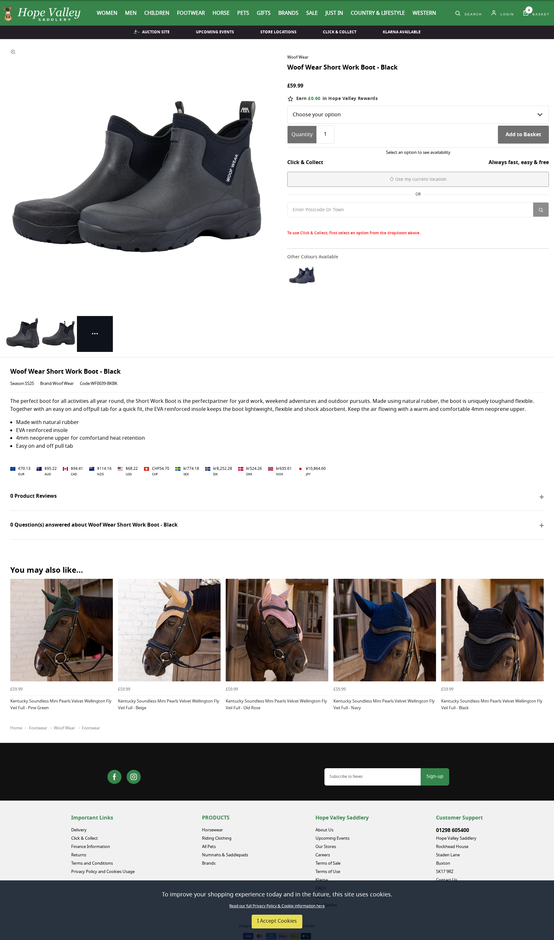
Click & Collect (340, 32)
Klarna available (402, 32)
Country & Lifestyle (378, 13)
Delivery (79, 830)
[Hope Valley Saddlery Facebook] (114, 777)
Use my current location (420, 179)
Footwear (191, 13)
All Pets (209, 847)
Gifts (264, 13)
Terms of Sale (327, 863)
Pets (243, 13)
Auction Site (156, 32)
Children (156, 13)
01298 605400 (452, 830)
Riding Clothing (216, 838)
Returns (78, 855)
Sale (312, 13)
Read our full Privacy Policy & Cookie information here (277, 906)
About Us (324, 830)
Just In (334, 13)
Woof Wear (297, 57)
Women (107, 13)
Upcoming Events (215, 32)
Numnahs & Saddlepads (225, 855)
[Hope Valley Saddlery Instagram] (134, 777)
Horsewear (212, 830)
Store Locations (278, 32)
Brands (288, 13)
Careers (322, 855)
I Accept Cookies (277, 921)
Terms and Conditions (92, 863)
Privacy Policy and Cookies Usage (103, 872)
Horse (221, 13)
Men (131, 13)
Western (424, 13)
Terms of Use (327, 872)
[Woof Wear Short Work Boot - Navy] (302, 275)
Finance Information (90, 847)
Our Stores (325, 847)
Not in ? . (330, 223)
